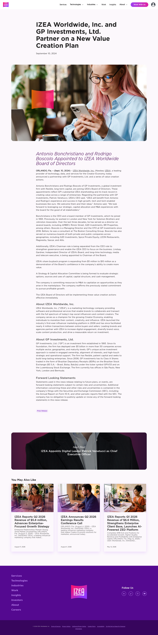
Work (14, 590)
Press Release (42, 411)
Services (16, 576)
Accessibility (100, 626)
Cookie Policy (92, 626)
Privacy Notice (66, 626)
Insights (16, 595)
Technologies (19, 581)
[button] (77, 4)
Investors (17, 600)
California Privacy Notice (79, 626)
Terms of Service (56, 626)
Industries (17, 585)
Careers (16, 610)
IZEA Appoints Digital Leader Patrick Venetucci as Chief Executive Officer (79, 451)
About (15, 605)
